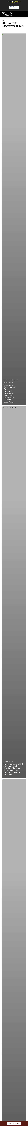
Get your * (13, 2)
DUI (12, 380)
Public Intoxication (8, 382)
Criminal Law (7, 380)
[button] (25, 14)
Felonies (16, 380)
